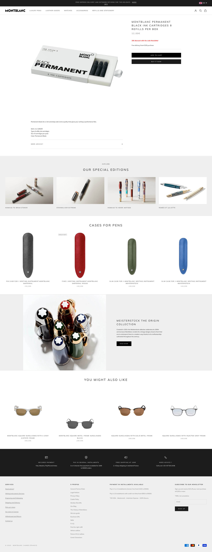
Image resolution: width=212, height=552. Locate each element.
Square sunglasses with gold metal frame (131, 436)
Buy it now (156, 61)
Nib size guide (75, 513)
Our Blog (73, 506)
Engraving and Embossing (14, 498)
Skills (72, 520)
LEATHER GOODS (53, 10)
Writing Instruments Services (14, 493)
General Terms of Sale (77, 489)
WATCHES (68, 10)
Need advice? (9, 489)
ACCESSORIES (82, 10)
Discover (124, 343)
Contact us (8, 521)
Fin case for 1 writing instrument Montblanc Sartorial (28, 282)
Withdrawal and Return (13, 516)
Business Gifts (75, 517)
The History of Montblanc (78, 510)
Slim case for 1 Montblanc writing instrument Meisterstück (132, 282)
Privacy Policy (74, 496)
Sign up (181, 509)
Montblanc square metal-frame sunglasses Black (80, 437)
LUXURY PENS (35, 10)
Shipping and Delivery (12, 502)
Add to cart (156, 55)
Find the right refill (76, 527)
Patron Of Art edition (77, 534)
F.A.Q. (72, 523)
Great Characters (76, 537)
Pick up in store (10, 507)
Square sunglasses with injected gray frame (184, 436)
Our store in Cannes (11, 512)
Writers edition (75, 530)
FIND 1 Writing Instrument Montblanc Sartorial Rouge (80, 282)
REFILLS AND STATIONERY (103, 10)
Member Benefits (76, 503)
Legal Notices (74, 492)
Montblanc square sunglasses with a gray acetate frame (28, 437)
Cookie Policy (74, 499)
